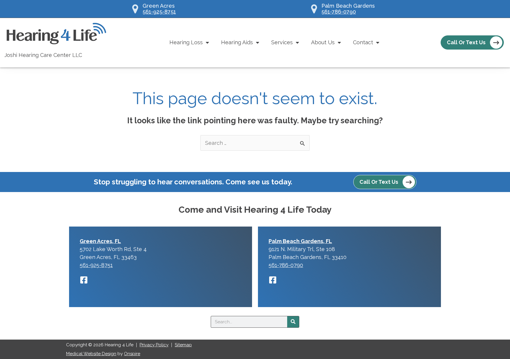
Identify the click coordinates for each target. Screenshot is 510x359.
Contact (363, 42)
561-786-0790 (338, 12)
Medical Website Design (91, 353)
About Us (323, 42)
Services (282, 42)
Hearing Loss (186, 42)
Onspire (132, 353)
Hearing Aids (237, 42)
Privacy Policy (154, 344)
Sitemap (183, 344)
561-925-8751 (159, 12)
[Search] (293, 321)
